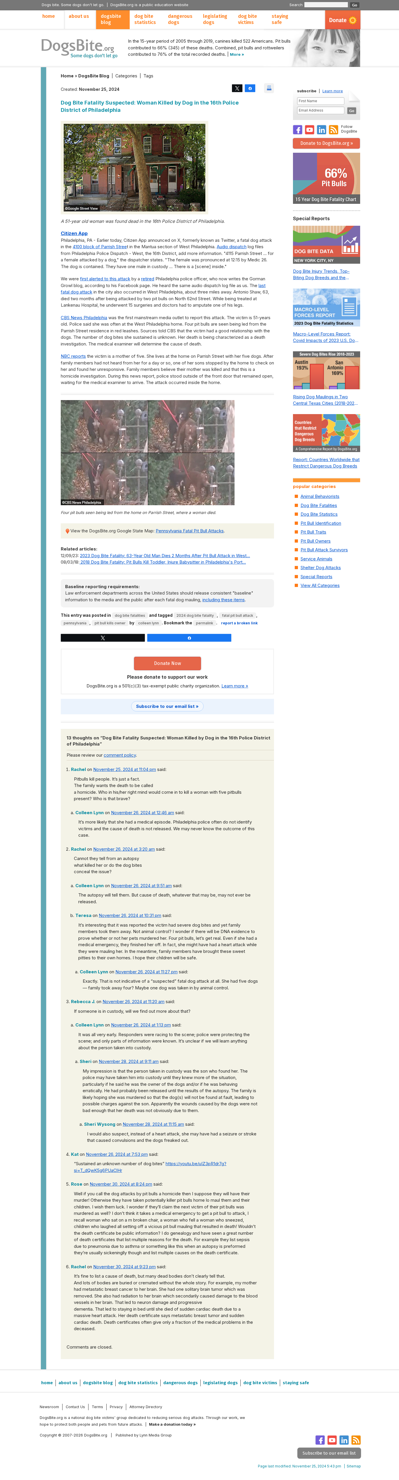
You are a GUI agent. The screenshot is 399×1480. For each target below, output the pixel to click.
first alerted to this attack (105, 279)
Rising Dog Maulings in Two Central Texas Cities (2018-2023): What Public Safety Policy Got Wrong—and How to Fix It (326, 400)
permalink (204, 623)
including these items (223, 599)
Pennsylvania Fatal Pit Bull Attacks (190, 531)
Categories (126, 75)
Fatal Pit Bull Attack (237, 615)
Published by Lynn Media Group (144, 1435)
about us (79, 16)
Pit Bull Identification (321, 523)
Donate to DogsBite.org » (326, 143)
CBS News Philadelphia (84, 317)
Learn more (332, 91)
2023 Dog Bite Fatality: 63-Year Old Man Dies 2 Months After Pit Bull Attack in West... (165, 555)
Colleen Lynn (148, 623)
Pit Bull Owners (316, 541)
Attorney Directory (145, 1407)
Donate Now (167, 663)
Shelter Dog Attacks (321, 567)
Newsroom (49, 1407)
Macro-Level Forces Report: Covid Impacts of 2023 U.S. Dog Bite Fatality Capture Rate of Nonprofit (325, 337)
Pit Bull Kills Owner (110, 623)
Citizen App (74, 233)
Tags (148, 75)
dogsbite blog (111, 19)
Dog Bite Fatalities (130, 615)
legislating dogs (215, 19)
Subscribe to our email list (329, 1453)
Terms (97, 1407)
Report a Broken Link (239, 623)
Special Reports (316, 576)
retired (147, 279)
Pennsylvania (75, 623)
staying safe (280, 19)
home (48, 16)
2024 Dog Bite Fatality (195, 615)
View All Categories (320, 585)
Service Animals (316, 559)
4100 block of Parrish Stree (100, 246)
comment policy (120, 755)
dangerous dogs (180, 19)
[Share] (250, 87)
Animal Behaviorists (320, 496)
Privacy (116, 1407)
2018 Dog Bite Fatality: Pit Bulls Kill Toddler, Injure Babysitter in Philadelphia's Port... (162, 562)
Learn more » (234, 686)
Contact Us (75, 1407)
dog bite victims (247, 19)
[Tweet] (237, 87)
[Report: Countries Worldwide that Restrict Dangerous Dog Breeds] (326, 434)
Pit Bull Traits (313, 532)
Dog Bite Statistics (319, 514)
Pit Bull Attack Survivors (324, 550)
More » (237, 54)
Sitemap (354, 1466)
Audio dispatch (232, 246)
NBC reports (73, 356)
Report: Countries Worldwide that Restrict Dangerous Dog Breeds (326, 463)
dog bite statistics (145, 19)
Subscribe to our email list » (167, 706)
